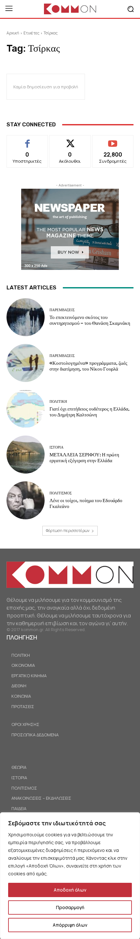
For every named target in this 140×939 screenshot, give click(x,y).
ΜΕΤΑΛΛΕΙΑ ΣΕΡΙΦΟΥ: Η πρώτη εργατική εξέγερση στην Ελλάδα (84, 457)
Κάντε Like (27, 140)
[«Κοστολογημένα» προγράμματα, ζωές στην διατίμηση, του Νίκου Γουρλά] (26, 363)
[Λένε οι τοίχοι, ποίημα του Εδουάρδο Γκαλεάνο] (26, 500)
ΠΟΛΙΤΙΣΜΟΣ (60, 493)
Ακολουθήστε (70, 140)
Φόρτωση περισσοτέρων (68, 530)
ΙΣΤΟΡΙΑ (56, 447)
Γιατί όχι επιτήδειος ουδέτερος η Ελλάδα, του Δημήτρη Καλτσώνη (89, 412)
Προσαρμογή (70, 907)
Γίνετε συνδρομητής (113, 142)
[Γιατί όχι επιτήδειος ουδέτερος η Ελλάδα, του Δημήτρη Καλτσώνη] (26, 409)
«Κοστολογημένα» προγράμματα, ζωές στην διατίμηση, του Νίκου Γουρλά (88, 366)
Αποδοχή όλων (70, 890)
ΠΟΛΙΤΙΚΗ (58, 401)
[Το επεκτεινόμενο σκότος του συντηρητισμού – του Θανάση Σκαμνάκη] (26, 317)
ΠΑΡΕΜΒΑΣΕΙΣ (62, 310)
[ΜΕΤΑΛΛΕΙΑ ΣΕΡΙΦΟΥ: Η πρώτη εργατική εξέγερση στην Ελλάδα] (26, 455)
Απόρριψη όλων (70, 925)
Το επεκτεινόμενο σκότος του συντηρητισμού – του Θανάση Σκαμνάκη (89, 320)
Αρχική (13, 33)
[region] (70, 875)
